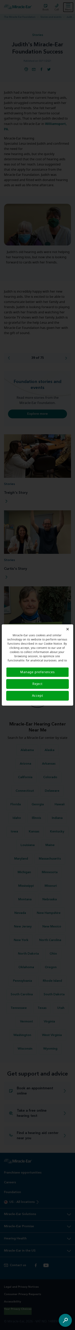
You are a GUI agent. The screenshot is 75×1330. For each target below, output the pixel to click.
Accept (37, 695)
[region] (37, 665)
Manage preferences (37, 672)
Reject (37, 684)
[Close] (67, 629)
